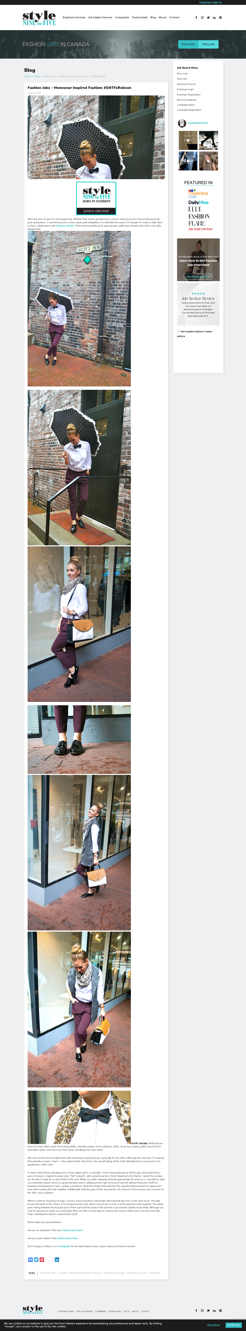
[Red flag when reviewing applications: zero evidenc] (208, 161)
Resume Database (186, 100)
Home (27, 76)
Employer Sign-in (210, 2)
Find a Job (208, 44)
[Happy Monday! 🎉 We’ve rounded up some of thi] (208, 140)
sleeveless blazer (114, 1273)
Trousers (154, 1273)
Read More (213, 1325)
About (163, 17)
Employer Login (185, 89)
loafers (62, 1273)
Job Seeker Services (100, 17)
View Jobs (182, 79)
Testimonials (140, 17)
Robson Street (65, 226)
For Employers (66, 1312)
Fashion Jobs (48, 1273)
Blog (153, 17)
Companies (122, 17)
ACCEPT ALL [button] (234, 1325)
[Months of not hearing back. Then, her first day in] (188, 161)
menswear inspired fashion (85, 1273)
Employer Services (74, 17)
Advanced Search (186, 84)
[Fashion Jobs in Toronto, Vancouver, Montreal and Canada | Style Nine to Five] (39, 17)
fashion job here (72, 1230)
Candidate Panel (185, 105)
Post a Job (188, 44)
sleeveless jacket (136, 1273)
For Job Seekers (84, 1312)
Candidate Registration (189, 110)
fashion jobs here (67, 1238)
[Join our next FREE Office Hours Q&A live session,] (188, 140)
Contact (174, 17)
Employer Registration (188, 95)
